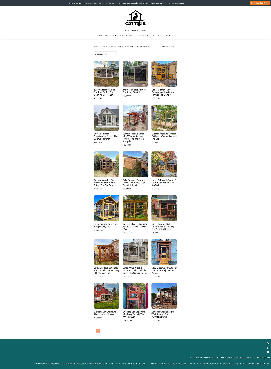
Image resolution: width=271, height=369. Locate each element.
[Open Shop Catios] (115, 35)
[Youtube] (268, 352)
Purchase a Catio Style (107, 46)
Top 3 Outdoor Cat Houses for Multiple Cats (132, 3)
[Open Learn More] (147, 35)
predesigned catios (247, 357)
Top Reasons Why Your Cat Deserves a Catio (167, 3)
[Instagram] (268, 348)
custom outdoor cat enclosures (224, 357)
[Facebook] (268, 343)
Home (96, 46)
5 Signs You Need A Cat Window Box (83, 3)
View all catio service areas (259, 363)
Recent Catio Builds (106, 3)
